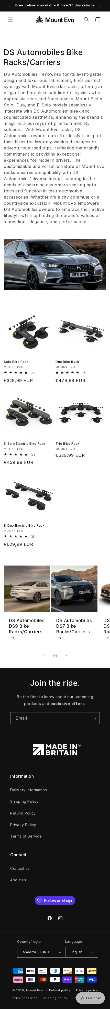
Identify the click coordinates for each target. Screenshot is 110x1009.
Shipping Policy (24, 801)
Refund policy (60, 990)
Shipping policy (55, 998)
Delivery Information (28, 790)
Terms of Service (26, 836)
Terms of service (24, 998)
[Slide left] (43, 655)
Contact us (20, 868)
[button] (10, 19)
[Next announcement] (100, 5)
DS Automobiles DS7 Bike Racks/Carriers (74, 626)
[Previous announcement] (9, 5)
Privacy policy (87, 990)
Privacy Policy (23, 824)
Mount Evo (34, 990)
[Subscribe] (94, 718)
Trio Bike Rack (67, 444)
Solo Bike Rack (16, 362)
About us (18, 880)
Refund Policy (23, 813)
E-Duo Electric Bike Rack (24, 525)
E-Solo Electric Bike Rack (25, 444)
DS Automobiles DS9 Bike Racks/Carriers (27, 626)
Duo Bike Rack (67, 362)
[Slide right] (66, 655)
